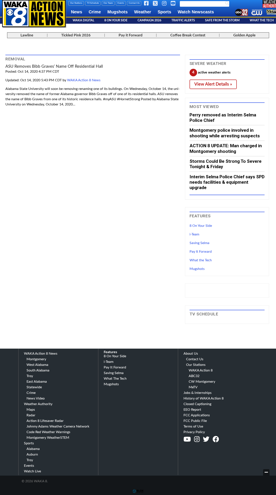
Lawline (26, 35)
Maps (31, 409)
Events (121, 3)
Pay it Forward (131, 35)
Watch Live (32, 471)
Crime (95, 11)
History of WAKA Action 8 (203, 398)
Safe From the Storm (222, 20)
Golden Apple (244, 35)
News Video (36, 398)
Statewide (34, 387)
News (76, 11)
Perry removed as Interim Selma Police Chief (223, 117)
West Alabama (37, 365)
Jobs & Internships (197, 393)
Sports (164, 11)
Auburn (32, 454)
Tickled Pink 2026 (76, 35)
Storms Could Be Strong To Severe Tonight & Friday (226, 163)
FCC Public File (195, 421)
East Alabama (37, 381)
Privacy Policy (194, 432)
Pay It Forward (201, 251)
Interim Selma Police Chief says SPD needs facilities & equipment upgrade (227, 182)
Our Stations (76, 3)
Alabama (33, 449)
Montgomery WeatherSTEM (48, 437)
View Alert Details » (213, 84)
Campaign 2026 (149, 20)
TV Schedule (93, 3)
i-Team (194, 234)
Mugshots (117, 11)
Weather (142, 11)
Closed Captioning (197, 404)
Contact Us (134, 3)
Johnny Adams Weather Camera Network (58, 426)
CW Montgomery (202, 381)
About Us (190, 353)
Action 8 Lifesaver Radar (45, 421)
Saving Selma (199, 243)
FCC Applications (196, 415)
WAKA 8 (34, 13)
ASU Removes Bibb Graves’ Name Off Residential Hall (54, 66)
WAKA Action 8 (201, 370)
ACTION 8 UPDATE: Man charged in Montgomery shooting (226, 148)
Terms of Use (193, 426)
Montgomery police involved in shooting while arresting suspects (225, 132)
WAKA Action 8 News (83, 80)
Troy (30, 376)
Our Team (108, 3)
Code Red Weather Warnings (48, 432)
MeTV (193, 387)
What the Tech (201, 260)
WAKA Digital (83, 20)
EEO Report (192, 409)
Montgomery (36, 359)
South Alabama (38, 370)
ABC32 (194, 376)
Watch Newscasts (196, 11)
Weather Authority (38, 404)
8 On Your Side (115, 20)
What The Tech (115, 378)
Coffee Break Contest (187, 35)
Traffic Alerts (183, 20)
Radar (31, 415)
